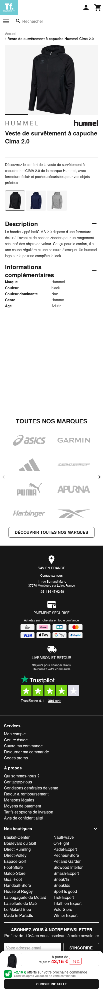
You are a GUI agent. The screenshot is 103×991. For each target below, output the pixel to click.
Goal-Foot (13, 879)
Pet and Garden (68, 861)
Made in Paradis (18, 915)
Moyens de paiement (22, 806)
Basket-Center (17, 837)
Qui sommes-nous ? (22, 776)
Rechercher (32, 21)
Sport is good (65, 891)
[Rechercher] (18, 21)
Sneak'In (61, 879)
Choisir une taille (51, 984)
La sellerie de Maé (20, 903)
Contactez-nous (51, 575)
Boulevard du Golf (20, 843)
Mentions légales (19, 800)
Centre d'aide (16, 740)
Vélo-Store (63, 909)
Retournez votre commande (51, 669)
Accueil (10, 33)
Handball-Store (17, 885)
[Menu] (6, 21)
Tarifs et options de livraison (28, 812)
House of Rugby (18, 891)
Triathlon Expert (68, 903)
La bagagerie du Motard (25, 897)
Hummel (22, 123)
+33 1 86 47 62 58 (51, 591)
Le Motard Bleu (17, 909)
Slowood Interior (68, 867)
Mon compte (15, 734)
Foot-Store (13, 867)
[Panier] (98, 8)
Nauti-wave (64, 837)
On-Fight (61, 843)
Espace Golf (15, 861)
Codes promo (16, 758)
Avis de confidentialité (23, 818)
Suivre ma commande (23, 746)
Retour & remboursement (26, 794)
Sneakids (62, 885)
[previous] (3, 476)
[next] (99, 476)
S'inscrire (81, 948)
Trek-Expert (64, 897)
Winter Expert (66, 915)
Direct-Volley (15, 855)
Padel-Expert (65, 849)
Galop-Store (15, 873)
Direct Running (17, 849)
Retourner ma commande (26, 752)
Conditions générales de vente (31, 788)
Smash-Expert (66, 873)
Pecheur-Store (66, 855)
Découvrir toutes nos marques (51, 532)
